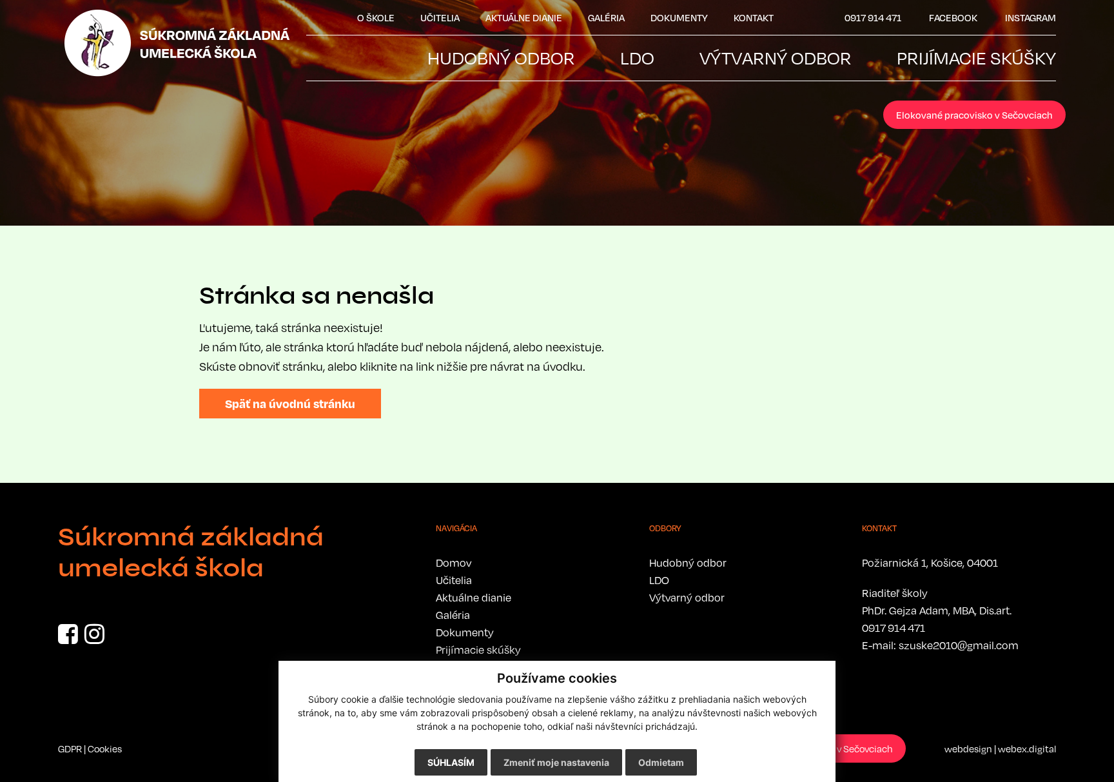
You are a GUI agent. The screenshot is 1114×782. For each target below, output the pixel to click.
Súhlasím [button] (450, 762)
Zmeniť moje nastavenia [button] (556, 762)
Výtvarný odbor (687, 597)
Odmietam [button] (661, 762)
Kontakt (754, 17)
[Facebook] (68, 638)
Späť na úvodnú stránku (290, 403)
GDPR (70, 748)
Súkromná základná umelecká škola (191, 552)
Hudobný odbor (688, 562)
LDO (659, 580)
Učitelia (440, 17)
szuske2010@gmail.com (959, 645)
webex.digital (1027, 748)
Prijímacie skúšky (478, 649)
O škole (376, 17)
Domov (453, 562)
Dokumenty (679, 17)
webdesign (968, 748)
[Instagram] (94, 638)
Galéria (606, 17)
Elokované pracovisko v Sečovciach (974, 115)
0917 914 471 (893, 627)
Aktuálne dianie (523, 17)
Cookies (105, 748)
